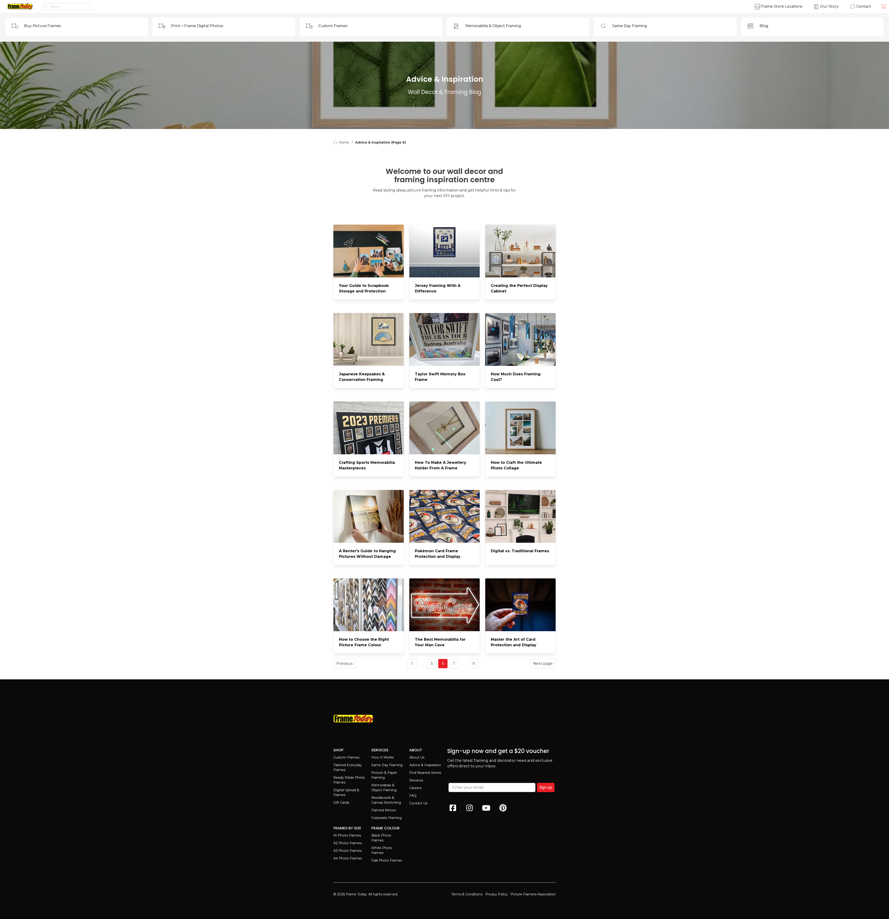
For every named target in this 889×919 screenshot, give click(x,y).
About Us (416, 757)
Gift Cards (341, 802)
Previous (344, 663)
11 (473, 663)
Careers (415, 788)
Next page (543, 663)
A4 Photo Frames (347, 858)
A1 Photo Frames (347, 835)
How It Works (382, 757)
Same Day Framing (387, 765)
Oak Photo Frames (386, 860)
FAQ (412, 796)
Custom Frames (346, 757)
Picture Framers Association (533, 894)
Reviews (416, 780)
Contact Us (418, 803)
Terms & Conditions (466, 894)
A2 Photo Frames (347, 843)
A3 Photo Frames (347, 851)
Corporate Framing (386, 818)
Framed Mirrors (383, 810)
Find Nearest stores (425, 773)
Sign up (545, 787)
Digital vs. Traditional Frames (520, 551)
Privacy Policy (496, 894)
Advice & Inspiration (425, 765)
